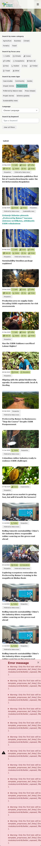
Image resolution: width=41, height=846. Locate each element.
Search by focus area (11, 51)
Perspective (21, 86)
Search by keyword (10, 116)
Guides (29, 81)
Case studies (7, 81)
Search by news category (13, 36)
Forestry (6, 46)
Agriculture (7, 41)
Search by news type (11, 76)
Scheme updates (23, 96)
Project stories (8, 96)
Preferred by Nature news (12, 91)
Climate (26, 41)
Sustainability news (10, 100)
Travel (14, 46)
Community (19, 81)
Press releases (30, 91)
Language (6, 106)
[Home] (8, 4)
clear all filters (9, 127)
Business (17, 41)
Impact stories (8, 86)
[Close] (38, 662)
